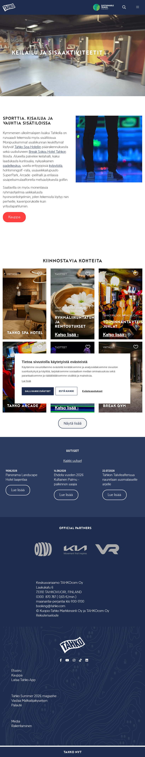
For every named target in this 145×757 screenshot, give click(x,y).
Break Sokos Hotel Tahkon (47, 151)
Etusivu (16, 670)
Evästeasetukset (92, 391)
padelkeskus (12, 165)
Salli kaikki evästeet (38, 391)
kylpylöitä (55, 165)
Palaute (16, 705)
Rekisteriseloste (47, 615)
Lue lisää (18, 490)
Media (15, 721)
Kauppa (14, 217)
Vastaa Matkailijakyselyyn (29, 700)
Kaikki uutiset (72, 460)
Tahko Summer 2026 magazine (33, 696)
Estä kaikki (66, 391)
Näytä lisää (73, 423)
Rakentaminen (21, 726)
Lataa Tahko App (23, 680)
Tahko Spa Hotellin (27, 147)
